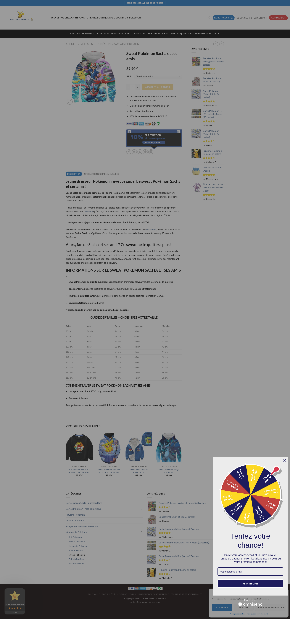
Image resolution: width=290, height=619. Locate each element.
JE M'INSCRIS (250, 583)
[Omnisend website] (250, 602)
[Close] (284, 460)
